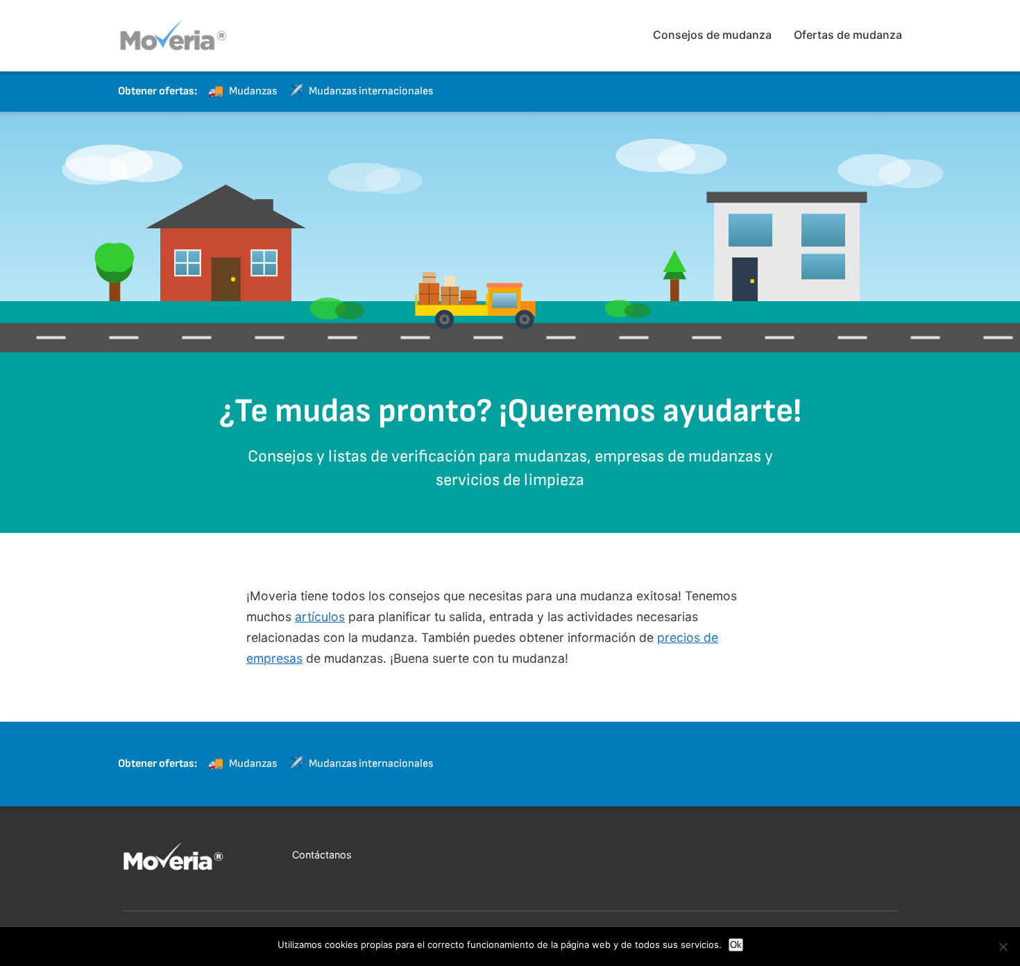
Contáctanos (322, 855)
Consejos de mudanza (712, 35)
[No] (1003, 947)
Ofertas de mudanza (848, 35)
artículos (320, 616)
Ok (736, 945)
